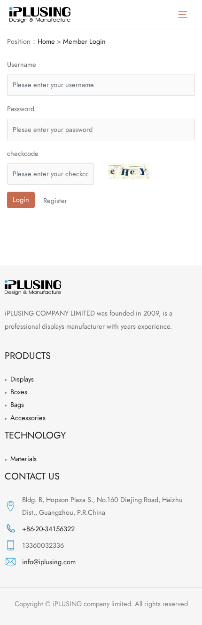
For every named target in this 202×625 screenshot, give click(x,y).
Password (20, 109)
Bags (17, 404)
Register (55, 200)
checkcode (23, 153)
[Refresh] (128, 171)
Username (21, 64)
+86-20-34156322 (48, 529)
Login (21, 199)
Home (46, 41)
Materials (23, 458)
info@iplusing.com (49, 562)
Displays (22, 379)
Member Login (84, 41)
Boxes (18, 392)
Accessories (28, 417)
